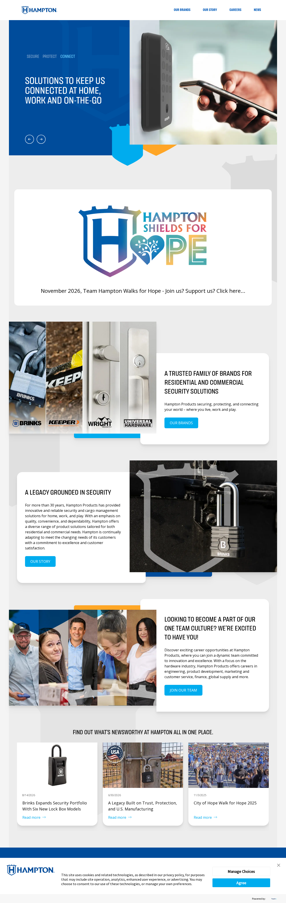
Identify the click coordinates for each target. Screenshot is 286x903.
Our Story (210, 10)
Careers (235, 10)
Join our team (183, 690)
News (257, 10)
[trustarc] (273, 898)
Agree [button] (241, 882)
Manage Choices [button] (241, 871)
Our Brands (182, 10)
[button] (278, 865)
